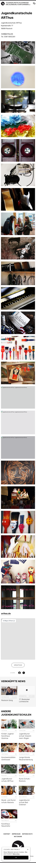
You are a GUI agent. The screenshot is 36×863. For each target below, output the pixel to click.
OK (16, 857)
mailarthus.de (7, 34)
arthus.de (6, 613)
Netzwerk (18, 836)
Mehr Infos (16, 854)
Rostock (18, 665)
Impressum (16, 834)
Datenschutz (27, 834)
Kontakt (7, 834)
